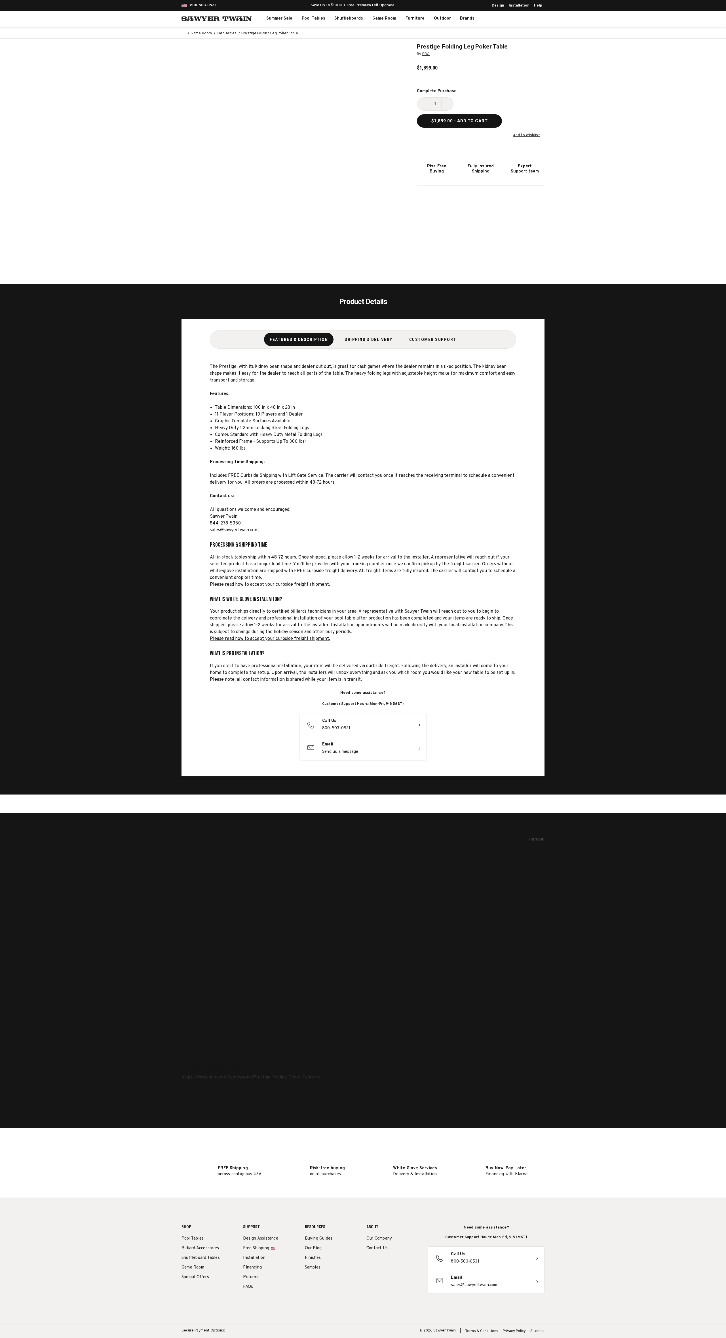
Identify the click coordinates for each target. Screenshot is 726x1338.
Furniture (415, 18)
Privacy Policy (514, 1331)
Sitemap (537, 1331)
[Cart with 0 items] (531, 19)
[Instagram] (369, 1263)
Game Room (384, 18)
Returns (250, 1277)
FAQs (248, 1286)
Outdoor (442, 18)
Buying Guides (319, 1238)
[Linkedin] (411, 1263)
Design (498, 5)
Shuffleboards (348, 18)
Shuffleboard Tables (201, 1258)
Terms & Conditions (481, 1331)
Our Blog (313, 1248)
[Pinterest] (390, 1263)
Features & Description (299, 339)
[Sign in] (519, 19)
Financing (252, 1267)
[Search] (506, 19)
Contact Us (377, 1248)
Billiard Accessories (200, 1248)
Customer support (432, 339)
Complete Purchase (437, 91)
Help (538, 5)
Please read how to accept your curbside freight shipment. (270, 584)
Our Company (379, 1238)
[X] (401, 1263)
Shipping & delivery (368, 339)
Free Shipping (256, 1248)
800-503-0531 (203, 5)
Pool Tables (313, 18)
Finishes (313, 1258)
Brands (467, 18)
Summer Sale (279, 18)
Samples (312, 1267)
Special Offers (195, 1277)
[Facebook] (380, 1263)
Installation (519, 5)
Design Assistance (260, 1238)
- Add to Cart (459, 120)
